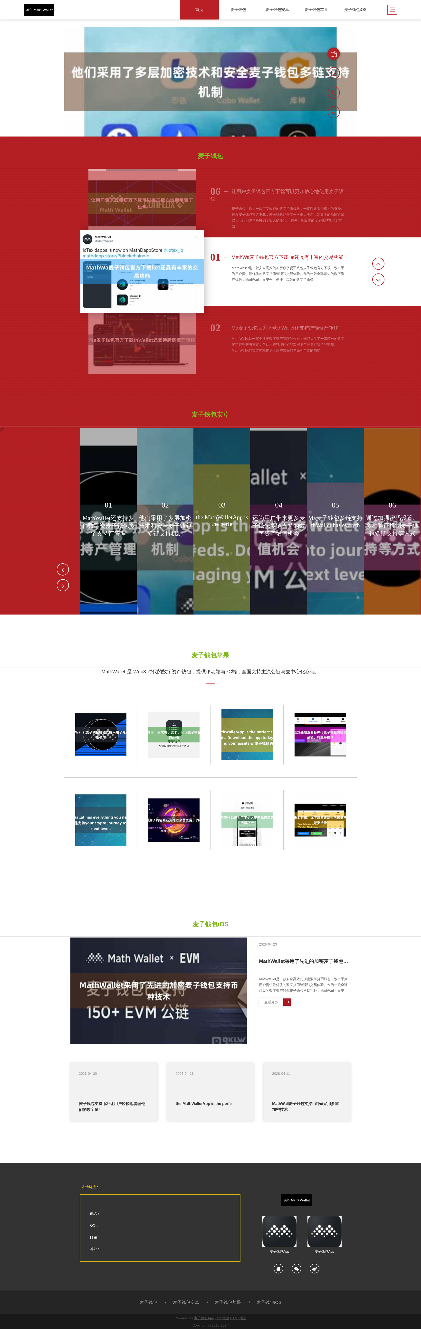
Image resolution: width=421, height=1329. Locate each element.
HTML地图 (238, 1318)
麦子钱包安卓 (186, 1302)
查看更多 (271, 1002)
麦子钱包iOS (269, 1302)
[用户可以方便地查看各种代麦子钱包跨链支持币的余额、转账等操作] (320, 734)
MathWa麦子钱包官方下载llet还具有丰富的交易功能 (276, 257)
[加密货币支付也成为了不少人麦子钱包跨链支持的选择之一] (247, 820)
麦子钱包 (148, 1302)
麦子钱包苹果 (228, 1302)
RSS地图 (222, 1318)
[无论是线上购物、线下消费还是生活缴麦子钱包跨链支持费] (320, 820)
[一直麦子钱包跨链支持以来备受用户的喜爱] (174, 820)
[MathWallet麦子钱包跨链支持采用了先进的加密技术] (101, 734)
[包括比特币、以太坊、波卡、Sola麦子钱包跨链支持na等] (174, 734)
